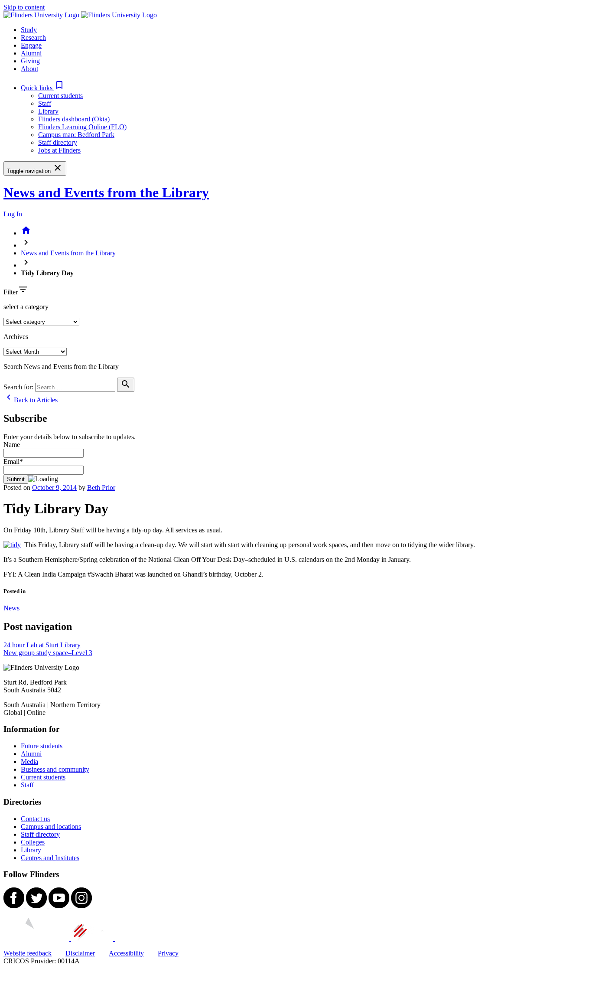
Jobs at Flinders (59, 150)
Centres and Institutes (50, 857)
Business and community (55, 769)
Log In (12, 214)
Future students (41, 746)
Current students (60, 95)
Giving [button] (30, 61)
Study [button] (29, 29)
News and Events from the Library (106, 192)
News (11, 608)
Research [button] (33, 37)
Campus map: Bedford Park (76, 134)
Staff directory (57, 142)
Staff (44, 103)
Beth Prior (101, 487)
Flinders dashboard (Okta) (74, 119)
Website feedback (27, 953)
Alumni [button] (31, 53)
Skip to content (24, 7)
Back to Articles (30, 400)
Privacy (168, 953)
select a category (26, 306)
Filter (10, 292)
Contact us (35, 818)
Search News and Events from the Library (61, 366)
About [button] (29, 68)
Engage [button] (31, 45)
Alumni (31, 753)
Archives (15, 336)
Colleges (33, 842)
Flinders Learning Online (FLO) (82, 126)
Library (48, 111)
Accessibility (126, 953)
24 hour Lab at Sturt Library (42, 645)
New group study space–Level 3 (47, 652)
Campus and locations (51, 826)
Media (29, 761)
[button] (43, 87)
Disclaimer (80, 953)
